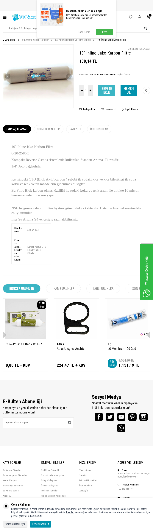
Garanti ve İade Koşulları (53, 475)
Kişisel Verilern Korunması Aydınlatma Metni (53, 497)
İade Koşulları (99, 129)
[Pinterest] (132, 417)
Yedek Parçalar (10, 480)
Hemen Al (129, 91)
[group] (38, 76)
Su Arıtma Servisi (11, 490)
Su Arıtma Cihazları (12, 470)
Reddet (70, 512)
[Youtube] (121, 417)
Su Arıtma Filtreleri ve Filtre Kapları (73, 39)
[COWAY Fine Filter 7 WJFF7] (25, 319)
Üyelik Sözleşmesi (49, 485)
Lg (109, 344)
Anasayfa (10, 39)
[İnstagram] (143, 417)
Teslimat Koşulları (49, 490)
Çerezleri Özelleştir (15, 524)
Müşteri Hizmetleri (88, 480)
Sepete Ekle (107, 91)
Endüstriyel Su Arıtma (13, 485)
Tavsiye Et (110, 109)
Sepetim (83, 475)
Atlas (60, 344)
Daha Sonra (84, 32)
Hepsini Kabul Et (40, 524)
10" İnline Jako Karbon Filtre (112, 39)
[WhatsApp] (121, 428)
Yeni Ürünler (85, 470)
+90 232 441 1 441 (126, 488)
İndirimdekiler (85, 485)
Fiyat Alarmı (131, 109)
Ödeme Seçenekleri (48, 129)
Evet (104, 32)
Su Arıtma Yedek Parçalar (35, 39)
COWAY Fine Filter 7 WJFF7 (24, 344)
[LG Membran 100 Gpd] (127, 319)
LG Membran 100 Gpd (122, 349)
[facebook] (99, 417)
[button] (7, 76)
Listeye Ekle (89, 109)
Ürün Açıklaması (17, 129)
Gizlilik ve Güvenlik (50, 470)
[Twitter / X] (110, 417)
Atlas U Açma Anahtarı (71, 349)
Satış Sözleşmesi (49, 480)
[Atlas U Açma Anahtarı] (76, 319)
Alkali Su (7, 495)
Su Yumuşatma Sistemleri (15, 475)
